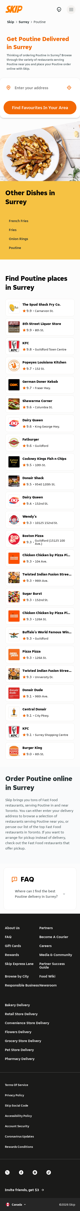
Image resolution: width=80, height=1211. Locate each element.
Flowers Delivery (18, 1031)
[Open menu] (71, 9)
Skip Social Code (16, 1105)
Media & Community (55, 954)
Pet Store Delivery (19, 1049)
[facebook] (22, 1176)
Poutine (40, 21)
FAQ (8, 936)
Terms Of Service (16, 1085)
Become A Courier (53, 936)
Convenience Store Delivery (27, 1023)
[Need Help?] (59, 9)
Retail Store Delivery (21, 1014)
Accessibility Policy (18, 1116)
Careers (45, 945)
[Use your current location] (69, 87)
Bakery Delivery (17, 1005)
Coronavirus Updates (19, 1136)
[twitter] (8, 1176)
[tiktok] (50, 1176)
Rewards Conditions (19, 1147)
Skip (10, 21)
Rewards (12, 954)
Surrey (24, 21)
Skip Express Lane (19, 963)
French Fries (18, 220)
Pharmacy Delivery (19, 1058)
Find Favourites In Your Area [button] (40, 107)
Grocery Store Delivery (23, 1040)
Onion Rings (18, 238)
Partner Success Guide (52, 965)
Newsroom (48, 985)
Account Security (17, 1126)
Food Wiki (47, 976)
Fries (12, 229)
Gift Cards (13, 945)
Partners (46, 928)
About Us (12, 928)
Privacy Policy (14, 1095)
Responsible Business (22, 985)
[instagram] (36, 1176)
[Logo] (15, 9)
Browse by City (17, 976)
